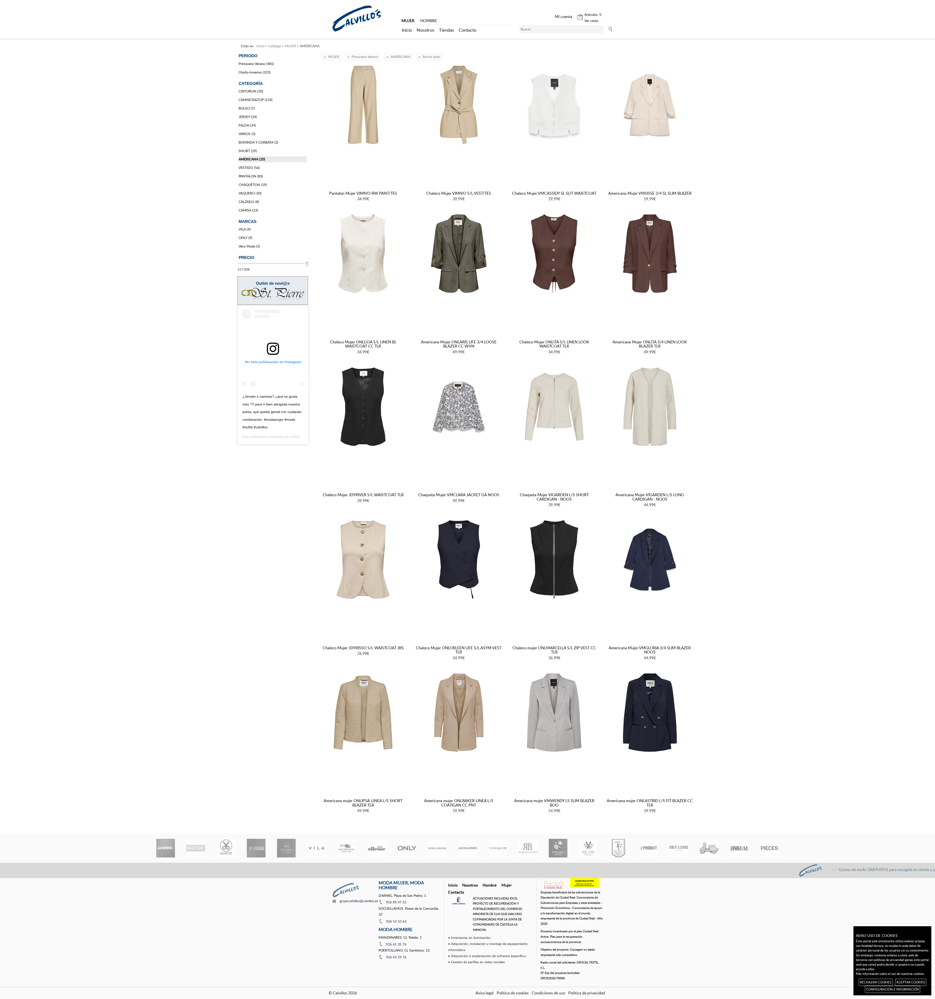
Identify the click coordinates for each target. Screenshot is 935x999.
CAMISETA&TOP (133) (255, 99)
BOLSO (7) (247, 108)
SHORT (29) (248, 150)
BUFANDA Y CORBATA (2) (258, 142)
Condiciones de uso (548, 993)
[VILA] (316, 848)
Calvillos (296, 437)
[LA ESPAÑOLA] (588, 848)
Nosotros (425, 30)
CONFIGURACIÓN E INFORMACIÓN (892, 989)
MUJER (333, 56)
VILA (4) (245, 229)
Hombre (490, 885)
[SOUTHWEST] (346, 848)
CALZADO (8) (249, 201)
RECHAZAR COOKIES (875, 982)
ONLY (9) (245, 237)
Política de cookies (513, 993)
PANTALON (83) (251, 176)
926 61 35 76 (396, 944)
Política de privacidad (586, 993)
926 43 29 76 (396, 957)
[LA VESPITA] (709, 848)
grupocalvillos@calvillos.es (359, 900)
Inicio (407, 30)
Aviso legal (485, 993)
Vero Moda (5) (249, 246)
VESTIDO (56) (249, 167)
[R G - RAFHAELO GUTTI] (558, 848)
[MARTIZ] (226, 848)
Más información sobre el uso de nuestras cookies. (890, 974)
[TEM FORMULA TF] (618, 848)
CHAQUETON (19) (253, 184)
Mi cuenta (563, 16)
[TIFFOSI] (497, 848)
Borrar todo (431, 56)
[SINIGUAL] (739, 848)
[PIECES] (769, 848)
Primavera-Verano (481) (256, 63)
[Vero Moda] (437, 848)
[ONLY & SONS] (679, 848)
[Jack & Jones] (467, 848)
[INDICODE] (195, 848)
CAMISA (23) (248, 210)
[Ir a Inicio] (356, 19)
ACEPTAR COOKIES (910, 982)
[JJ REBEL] (165, 848)
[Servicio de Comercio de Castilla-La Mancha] (458, 900)
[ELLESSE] (377, 848)
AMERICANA (400, 56)
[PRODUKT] (648, 848)
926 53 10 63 (396, 921)
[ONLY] (407, 848)
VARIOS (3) (247, 133)
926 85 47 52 (396, 902)
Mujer (506, 885)
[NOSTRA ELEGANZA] (286, 848)
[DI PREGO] (256, 848)
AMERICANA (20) (252, 159)
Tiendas (446, 30)
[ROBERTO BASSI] (528, 848)
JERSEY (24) (248, 116)
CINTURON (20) (251, 91)
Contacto (467, 30)
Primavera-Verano (365, 56)
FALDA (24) (247, 125)
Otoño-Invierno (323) (255, 72)
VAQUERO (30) (250, 193)
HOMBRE (428, 20)
